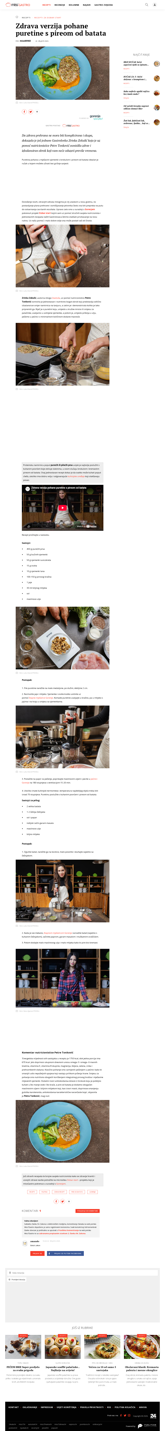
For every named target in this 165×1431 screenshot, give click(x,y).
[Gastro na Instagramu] (129, 1415)
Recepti (26, 17)
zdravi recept (59, 1192)
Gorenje (93, 1192)
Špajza (126, 98)
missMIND (25, 40)
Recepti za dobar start (47, 17)
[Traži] (146, 4)
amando (34, 1241)
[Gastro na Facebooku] (120, 1415)
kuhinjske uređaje (76, 476)
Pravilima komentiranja (68, 1230)
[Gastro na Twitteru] (125, 1415)
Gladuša (56, 298)
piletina (44, 1192)
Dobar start (72, 1180)
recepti (32, 1192)
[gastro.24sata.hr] (17, 4)
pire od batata (77, 1192)
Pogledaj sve (87, 1211)
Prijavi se (37, 1253)
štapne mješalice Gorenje (41, 697)
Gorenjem (61, 1183)
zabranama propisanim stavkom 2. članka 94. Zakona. (62, 1233)
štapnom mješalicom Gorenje (58, 933)
